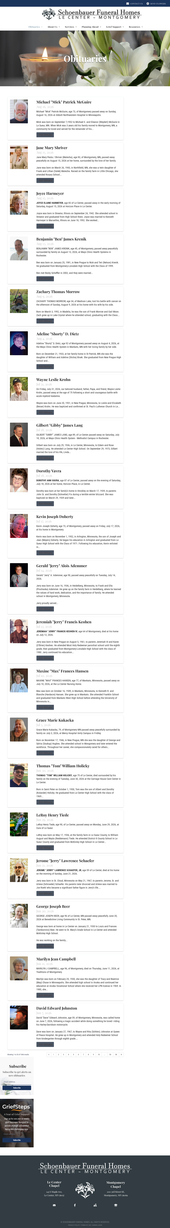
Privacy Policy (74, 1225)
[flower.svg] (115, 1205)
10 (99, 1055)
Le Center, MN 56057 (54, 1195)
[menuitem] (35, 26)
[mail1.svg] (54, 1205)
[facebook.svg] (74, 1205)
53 (110, 1055)
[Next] (121, 1054)
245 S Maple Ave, (54, 1191)
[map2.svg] (95, 1205)
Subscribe (17, 1088)
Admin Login (97, 1225)
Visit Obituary (45, 134)
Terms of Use (86, 1225)
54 (116, 1055)
